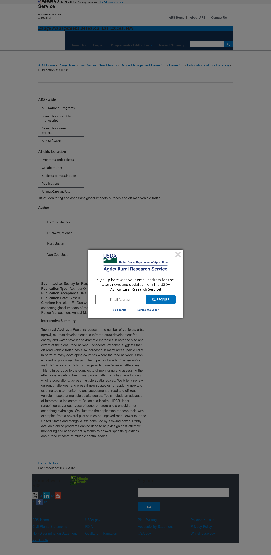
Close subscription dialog (178, 254)
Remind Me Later (148, 310)
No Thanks (119, 310)
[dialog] (135, 284)
